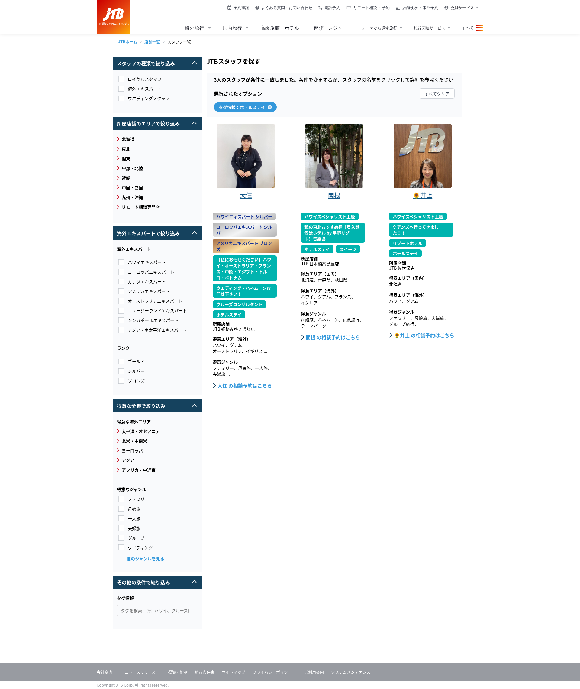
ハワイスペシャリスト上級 (329, 216)
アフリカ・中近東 (136, 470)
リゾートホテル (407, 243)
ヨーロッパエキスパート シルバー (244, 230)
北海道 (125, 139)
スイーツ (348, 249)
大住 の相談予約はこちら (245, 385)
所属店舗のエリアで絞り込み (154, 122)
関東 (123, 158)
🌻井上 (422, 195)
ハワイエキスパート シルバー (244, 216)
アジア (125, 460)
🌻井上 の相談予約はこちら (424, 335)
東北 (123, 149)
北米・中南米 (132, 441)
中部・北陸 (130, 168)
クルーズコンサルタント (239, 304)
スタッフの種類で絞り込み (154, 62)
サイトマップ (233, 672)
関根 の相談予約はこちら (333, 337)
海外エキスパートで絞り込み (154, 231)
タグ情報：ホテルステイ (242, 107)
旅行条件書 (204, 672)
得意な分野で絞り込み (154, 404)
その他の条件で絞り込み (154, 581)
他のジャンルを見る (145, 558)
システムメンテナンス (350, 672)
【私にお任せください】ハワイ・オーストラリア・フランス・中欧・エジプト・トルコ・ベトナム (243, 268)
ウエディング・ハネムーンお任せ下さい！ (243, 291)
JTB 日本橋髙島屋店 (320, 264)
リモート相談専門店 (138, 207)
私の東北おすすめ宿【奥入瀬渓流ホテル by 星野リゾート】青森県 (331, 233)
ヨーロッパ (130, 450)
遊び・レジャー (330, 28)
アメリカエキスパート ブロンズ (244, 246)
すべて (468, 27)
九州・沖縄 (130, 197)
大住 (246, 195)
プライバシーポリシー (272, 672)
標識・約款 (178, 672)
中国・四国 (130, 187)
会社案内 (104, 672)
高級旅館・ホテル (279, 28)
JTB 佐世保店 (401, 268)
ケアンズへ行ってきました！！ (416, 230)
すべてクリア (437, 93)
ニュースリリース (140, 672)
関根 (334, 195)
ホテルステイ (229, 314)
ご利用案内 (314, 672)
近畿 (123, 178)
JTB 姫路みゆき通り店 (234, 329)
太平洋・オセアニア (138, 431)
